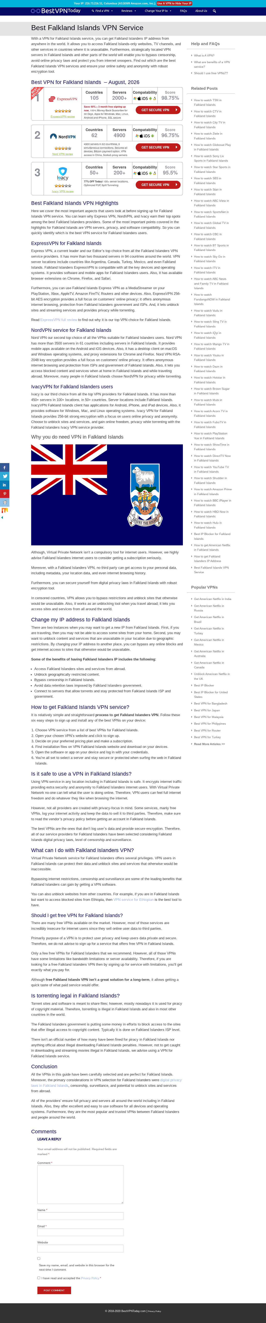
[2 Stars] (59, 111)
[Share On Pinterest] (4, 493)
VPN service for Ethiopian (133, 900)
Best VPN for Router (207, 730)
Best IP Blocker (204, 685)
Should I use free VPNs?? (211, 73)
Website (42, 1242)
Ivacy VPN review (63, 191)
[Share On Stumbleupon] (4, 511)
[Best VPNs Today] (58, 11)
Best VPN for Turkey (207, 737)
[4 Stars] (66, 111)
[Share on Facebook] (4, 467)
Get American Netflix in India (212, 599)
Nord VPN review (62, 154)
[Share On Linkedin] (4, 485)
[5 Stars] (69, 111)
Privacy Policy (90, 1278)
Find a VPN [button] (102, 10)
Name (42, 1210)
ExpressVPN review (63, 116)
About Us (201, 10)
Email (42, 1226)
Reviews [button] (127, 10)
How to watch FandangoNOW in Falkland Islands (212, 299)
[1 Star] (56, 111)
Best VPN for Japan (207, 710)
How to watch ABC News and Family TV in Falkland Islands (211, 283)
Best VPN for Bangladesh (210, 703)
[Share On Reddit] (4, 502)
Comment (44, 1162)
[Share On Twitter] (4, 476)
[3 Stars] (63, 111)
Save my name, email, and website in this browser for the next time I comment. (76, 1267)
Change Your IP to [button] (156, 10)
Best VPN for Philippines (210, 723)
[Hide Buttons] (2, 517)
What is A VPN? (204, 55)
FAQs (183, 10)
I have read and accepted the (71, 1278)
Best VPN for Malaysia (208, 717)
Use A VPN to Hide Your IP (174, 3)
